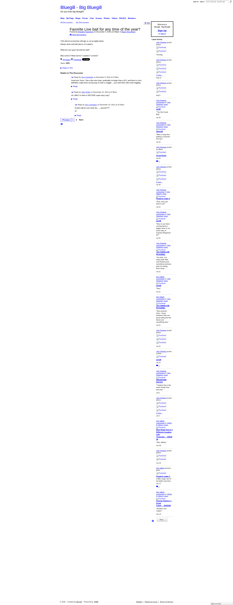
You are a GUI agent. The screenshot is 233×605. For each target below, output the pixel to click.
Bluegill (79, 602)
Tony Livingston (87, 77)
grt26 (158, 109)
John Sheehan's (163, 103)
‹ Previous (65, 120)
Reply (74, 86)
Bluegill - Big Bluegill (81, 7)
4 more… (159, 182)
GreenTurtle (161, 156)
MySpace (67, 60)
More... (162, 520)
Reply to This (66, 68)
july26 (158, 221)
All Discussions (66, 22)
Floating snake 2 (163, 199)
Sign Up (195, 2)
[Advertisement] (159, 560)
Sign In (202, 2)
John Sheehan (161, 42)
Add (148, 23)
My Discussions (82, 22)
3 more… (159, 413)
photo (166, 104)
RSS (62, 124)
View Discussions (79, 35)
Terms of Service (166, 602)
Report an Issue (151, 602)
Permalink (72, 77)
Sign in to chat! (216, 603)
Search (231, 1)
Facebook (77, 60)
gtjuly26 (159, 131)
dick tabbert (160, 277)
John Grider (85, 92)
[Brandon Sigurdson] (64, 34)
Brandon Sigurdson (85, 32)
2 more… (159, 75)
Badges (139, 602)
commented (160, 102)
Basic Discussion (128, 32)
